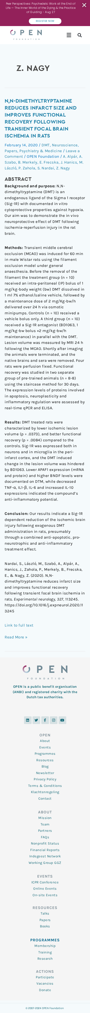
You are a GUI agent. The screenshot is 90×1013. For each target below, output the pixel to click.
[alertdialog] (45, 13)
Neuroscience (65, 145)
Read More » (16, 636)
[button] (69, 35)
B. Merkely (27, 162)
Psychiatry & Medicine (40, 150)
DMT (46, 145)
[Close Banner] (84, 5)
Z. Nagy (63, 168)
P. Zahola (26, 168)
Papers (11, 150)
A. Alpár (70, 156)
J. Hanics (69, 162)
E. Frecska (49, 162)
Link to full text (19, 625)
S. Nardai (45, 168)
